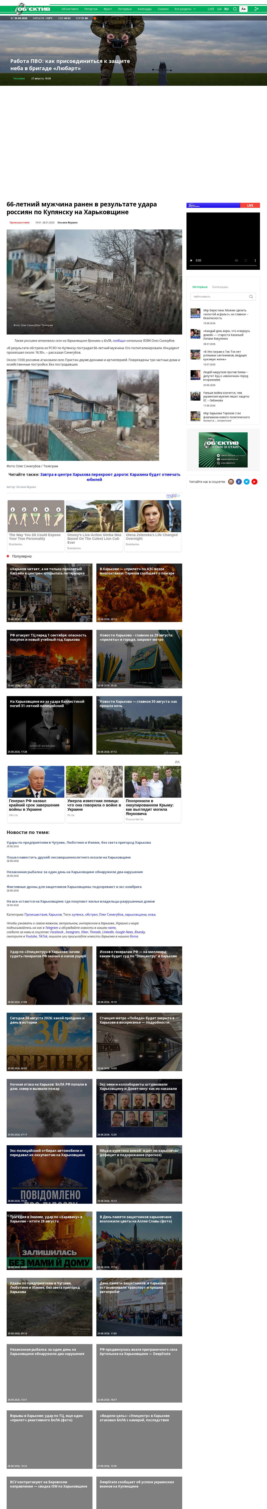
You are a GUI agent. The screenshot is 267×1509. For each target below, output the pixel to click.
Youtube (31, 936)
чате (112, 928)
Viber (84, 932)
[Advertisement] (133, 113)
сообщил (119, 340)
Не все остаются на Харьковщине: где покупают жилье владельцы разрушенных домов (81, 901)
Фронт (108, 9)
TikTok (43, 936)
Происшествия (20, 222)
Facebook (56, 932)
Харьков (55, 914)
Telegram (51, 928)
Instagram (73, 932)
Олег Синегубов (111, 914)
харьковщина (135, 914)
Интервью (125, 9)
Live (211, 9)
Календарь (145, 9)
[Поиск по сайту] (235, 9)
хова (151, 914)
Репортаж (91, 9)
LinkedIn (108, 932)
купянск (78, 914)
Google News (124, 932)
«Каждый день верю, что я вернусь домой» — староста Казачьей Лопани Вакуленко (226, 334)
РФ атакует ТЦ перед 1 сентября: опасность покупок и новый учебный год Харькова (70, 64)
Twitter (247, 482)
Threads (95, 932)
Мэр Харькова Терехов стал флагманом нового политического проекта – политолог (226, 417)
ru (226, 9)
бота (134, 936)
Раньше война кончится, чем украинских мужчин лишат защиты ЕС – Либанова (226, 396)
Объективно (70, 9)
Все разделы (183, 9)
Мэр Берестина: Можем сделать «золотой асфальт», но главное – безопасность (225, 314)
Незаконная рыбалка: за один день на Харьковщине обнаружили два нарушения (75, 872)
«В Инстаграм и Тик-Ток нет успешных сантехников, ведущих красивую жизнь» (225, 355)
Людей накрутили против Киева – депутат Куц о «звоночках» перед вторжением (225, 375)
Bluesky (139, 932)
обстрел (91, 914)
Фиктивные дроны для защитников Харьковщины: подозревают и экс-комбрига (74, 886)
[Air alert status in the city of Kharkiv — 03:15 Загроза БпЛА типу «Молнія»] (94, 18)
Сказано (163, 9)
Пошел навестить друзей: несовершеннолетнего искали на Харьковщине (69, 857)
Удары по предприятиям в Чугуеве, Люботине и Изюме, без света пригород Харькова (79, 842)
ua (219, 9)
